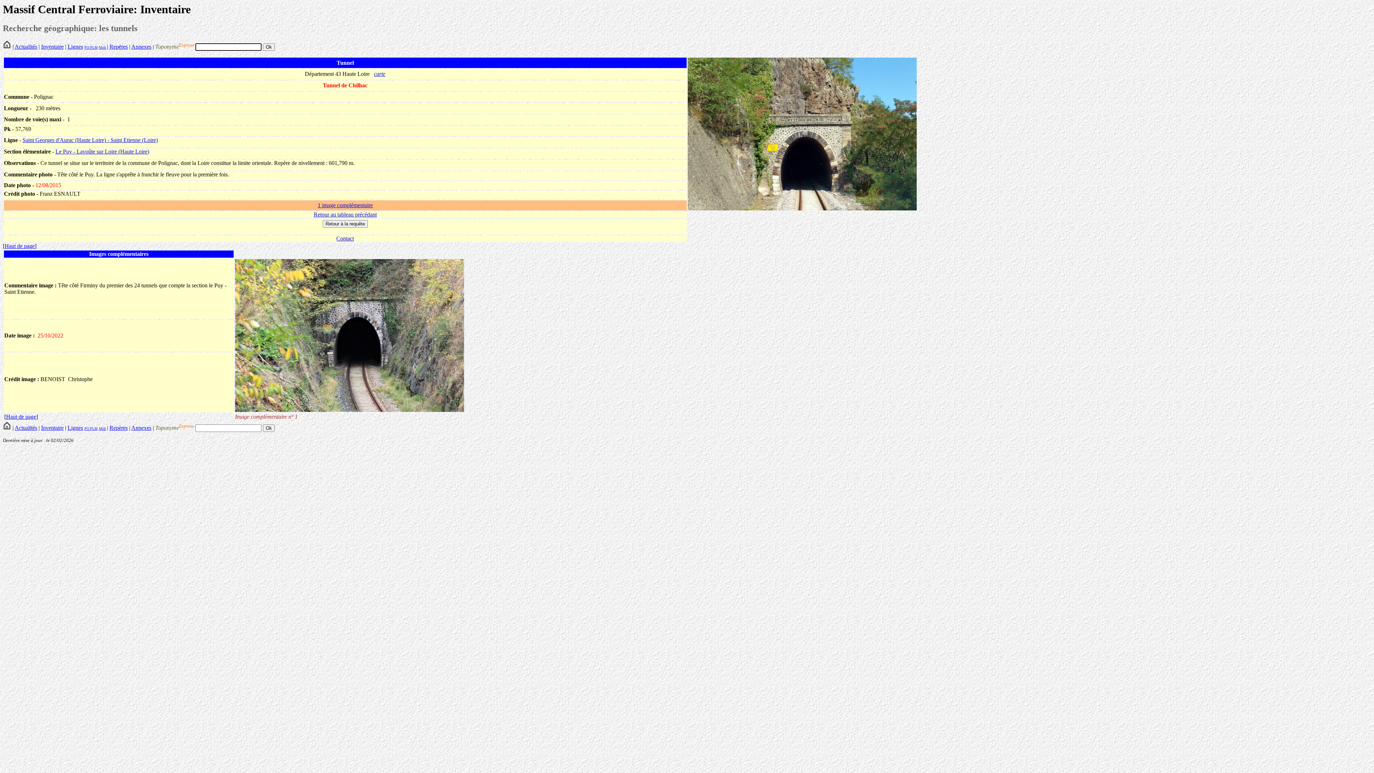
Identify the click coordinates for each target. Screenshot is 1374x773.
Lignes (75, 47)
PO (86, 47)
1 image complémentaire (345, 205)
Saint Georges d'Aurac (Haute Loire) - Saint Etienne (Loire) (90, 140)
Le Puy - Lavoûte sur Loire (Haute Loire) (102, 152)
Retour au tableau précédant (345, 215)
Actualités (26, 47)
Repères (118, 47)
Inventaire (52, 47)
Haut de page (20, 246)
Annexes (141, 47)
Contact (345, 238)
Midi (102, 47)
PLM (93, 47)
